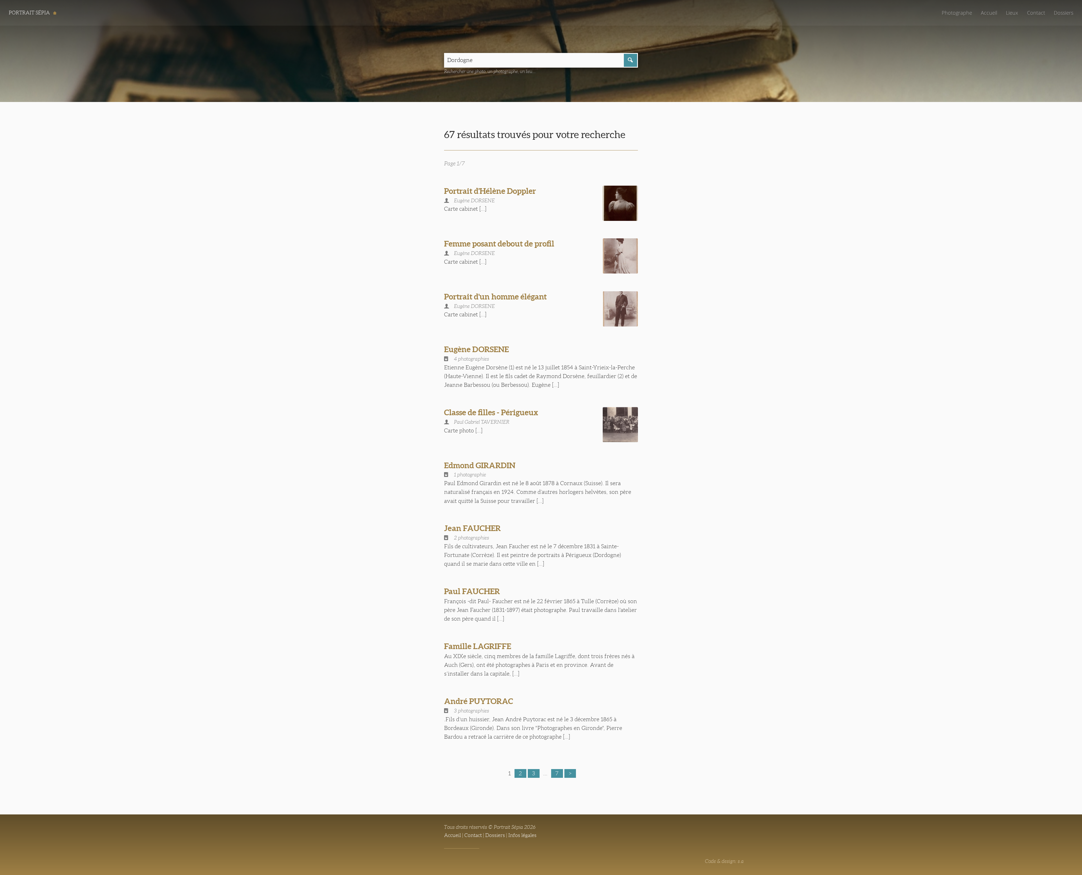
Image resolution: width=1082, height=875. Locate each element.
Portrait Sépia (30, 12)
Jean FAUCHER (472, 528)
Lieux (1012, 12)
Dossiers (1063, 12)
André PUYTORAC (478, 701)
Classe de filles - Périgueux (491, 412)
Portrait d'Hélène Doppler (490, 191)
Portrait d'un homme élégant (495, 296)
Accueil (989, 12)
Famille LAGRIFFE (477, 646)
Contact (1036, 12)
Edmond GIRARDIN (479, 465)
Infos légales (522, 835)
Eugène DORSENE (476, 349)
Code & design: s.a (724, 861)
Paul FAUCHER (472, 591)
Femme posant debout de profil (499, 243)
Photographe (957, 12)
